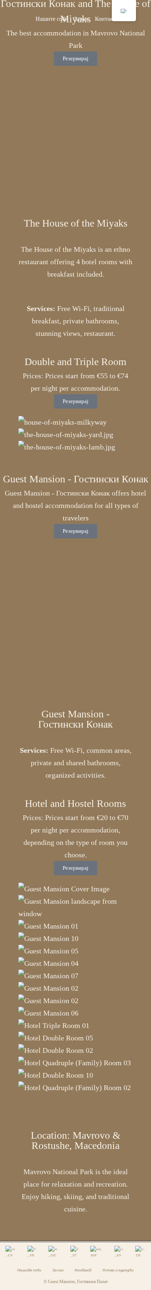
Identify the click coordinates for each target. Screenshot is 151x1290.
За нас (81, 19)
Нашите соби (52, 19)
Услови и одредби (118, 1270)
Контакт (105, 19)
